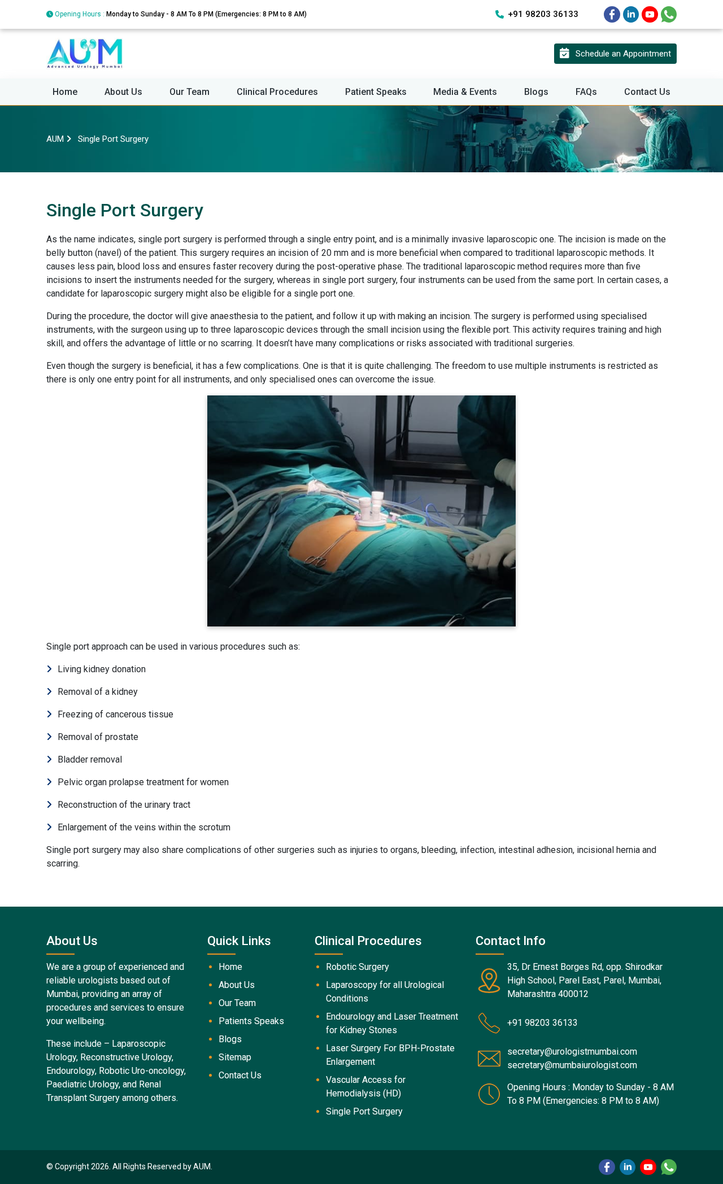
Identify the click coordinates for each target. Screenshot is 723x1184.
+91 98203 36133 (543, 14)
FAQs (586, 91)
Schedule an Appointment (620, 54)
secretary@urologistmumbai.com (572, 1051)
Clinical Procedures (277, 91)
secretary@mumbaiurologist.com (572, 1065)
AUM (55, 139)
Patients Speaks (251, 1021)
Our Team (189, 91)
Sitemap (235, 1057)
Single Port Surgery (364, 1111)
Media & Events (465, 91)
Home (65, 91)
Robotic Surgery (357, 966)
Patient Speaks (376, 91)
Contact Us (647, 91)
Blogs (536, 91)
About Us (123, 91)
